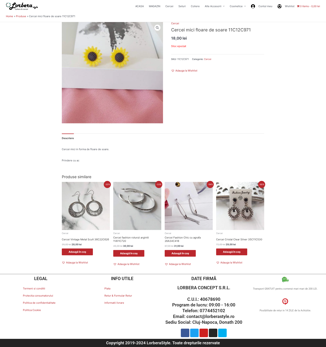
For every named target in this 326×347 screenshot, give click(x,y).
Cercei (169, 6)
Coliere (195, 6)
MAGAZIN (154, 6)
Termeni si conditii (34, 288)
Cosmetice (236, 6)
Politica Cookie (32, 310)
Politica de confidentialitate (39, 302)
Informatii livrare (114, 302)
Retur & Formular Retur (118, 295)
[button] (157, 28)
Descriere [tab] (68, 138)
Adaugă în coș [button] (77, 251)
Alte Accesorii (213, 6)
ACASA (139, 6)
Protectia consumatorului (38, 295)
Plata (107, 288)
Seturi (182, 6)
